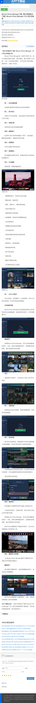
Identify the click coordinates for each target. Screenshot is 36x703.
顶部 (29, 23)
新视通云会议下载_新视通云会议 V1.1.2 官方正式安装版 (17, 649)
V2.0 (32, 21)
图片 (24, 23)
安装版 (6, 23)
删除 (26, 23)
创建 (32, 23)
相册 (12, 23)
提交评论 (31, 678)
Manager (17, 21)
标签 (21, 23)
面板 (3, 24)
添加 (10, 23)
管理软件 (28, 21)
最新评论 (4, 683)
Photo (13, 21)
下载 (21, 21)
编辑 (18, 23)
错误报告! (30, 46)
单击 (15, 23)
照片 (24, 21)
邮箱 (26, 668)
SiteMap (16, 695)
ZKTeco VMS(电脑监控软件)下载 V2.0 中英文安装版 (16, 628)
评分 (23, 671)
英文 (3, 23)
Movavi (9, 21)
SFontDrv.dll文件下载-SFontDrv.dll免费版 (13, 636)
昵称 (3, 668)
